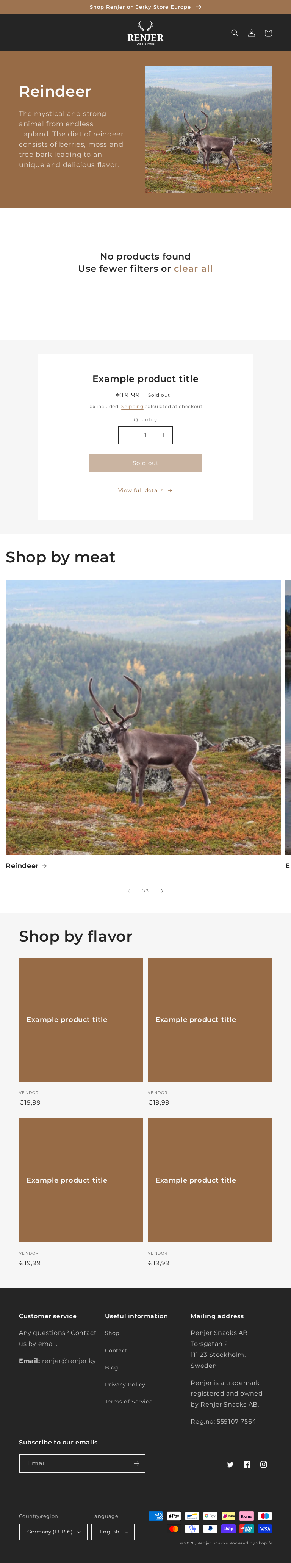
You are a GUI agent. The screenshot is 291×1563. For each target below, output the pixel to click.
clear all (193, 268)
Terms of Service (129, 1401)
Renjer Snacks (212, 1543)
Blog (112, 1367)
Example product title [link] (67, 1019)
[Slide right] (162, 890)
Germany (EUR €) (49, 1532)
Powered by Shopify (250, 1543)
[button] (22, 33)
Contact (116, 1350)
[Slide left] (128, 890)
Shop (112, 1333)
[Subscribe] (136, 1463)
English (110, 1532)
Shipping (132, 406)
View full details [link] (141, 490)
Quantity (145, 419)
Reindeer (22, 866)
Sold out (146, 462)
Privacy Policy (125, 1384)
